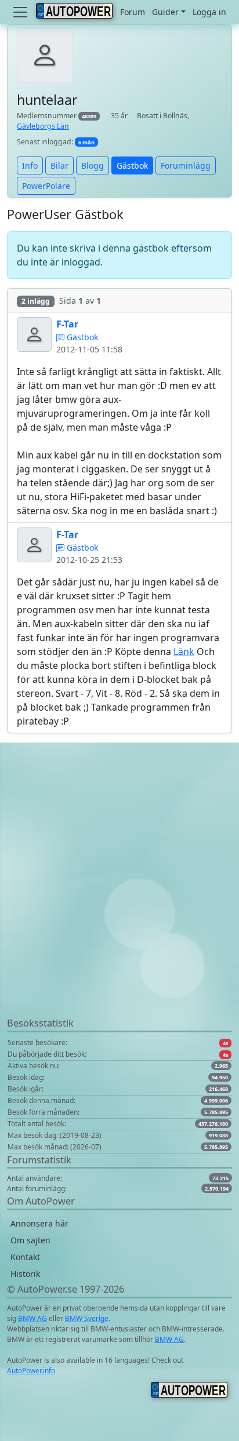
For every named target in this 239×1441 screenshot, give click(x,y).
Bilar (59, 165)
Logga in (209, 11)
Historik (25, 1273)
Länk (183, 651)
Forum (132, 11)
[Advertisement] (119, 896)
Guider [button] (165, 11)
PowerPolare (46, 185)
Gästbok (132, 165)
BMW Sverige (86, 1318)
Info (30, 165)
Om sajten (30, 1240)
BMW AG (32, 1318)
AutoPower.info (31, 1371)
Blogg (92, 165)
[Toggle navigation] (21, 12)
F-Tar (67, 324)
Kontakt (25, 1256)
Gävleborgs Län (43, 126)
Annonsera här (39, 1223)
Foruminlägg (186, 165)
